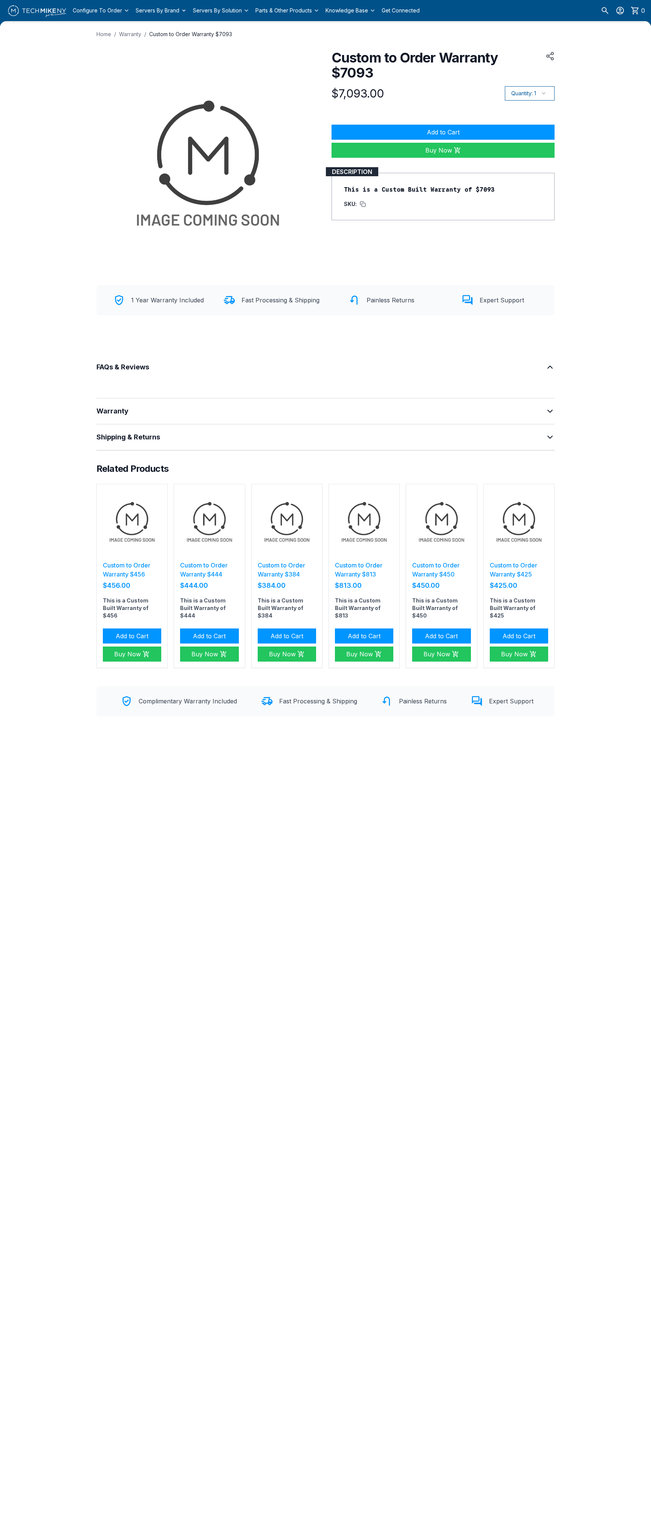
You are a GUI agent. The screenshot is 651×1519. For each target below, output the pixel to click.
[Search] (605, 10)
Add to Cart (443, 132)
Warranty (130, 34)
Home (103, 34)
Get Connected (401, 10)
